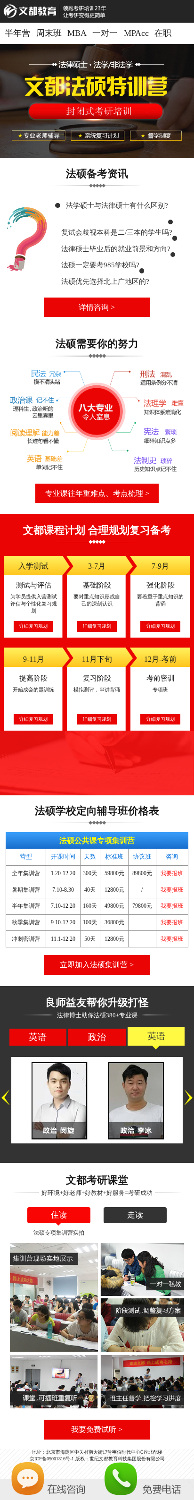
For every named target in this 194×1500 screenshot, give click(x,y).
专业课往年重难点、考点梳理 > (97, 493)
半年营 (17, 33)
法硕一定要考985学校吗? (100, 265)
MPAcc (136, 33)
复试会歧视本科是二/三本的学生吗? (116, 232)
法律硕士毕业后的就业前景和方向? (115, 249)
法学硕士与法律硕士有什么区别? (117, 205)
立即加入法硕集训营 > (97, 965)
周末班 (49, 33)
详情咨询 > (97, 307)
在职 (162, 33)
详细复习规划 (33, 626)
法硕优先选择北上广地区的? (105, 281)
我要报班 (172, 873)
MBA (77, 33)
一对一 (105, 33)
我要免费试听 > (96, 1429)
